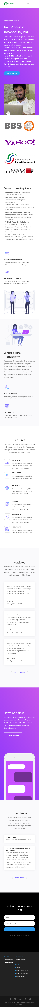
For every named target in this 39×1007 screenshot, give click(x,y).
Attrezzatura (11, 837)
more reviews (19, 673)
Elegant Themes (19, 1002)
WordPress (19, 1004)
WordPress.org (20, 976)
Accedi (18, 968)
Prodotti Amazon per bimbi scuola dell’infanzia (19, 849)
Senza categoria (21, 959)
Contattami (12, 73)
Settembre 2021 (10, 962)
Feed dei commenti (22, 973)
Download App (13, 735)
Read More (19, 878)
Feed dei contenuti (22, 970)
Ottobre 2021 (9, 959)
